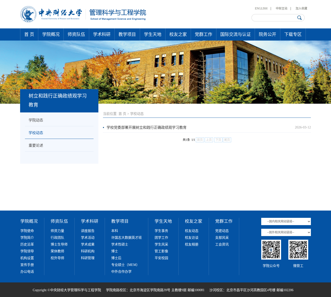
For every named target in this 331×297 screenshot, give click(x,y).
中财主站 (281, 8)
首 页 (29, 34)
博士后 (116, 258)
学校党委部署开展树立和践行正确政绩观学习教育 (147, 127)
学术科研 (101, 34)
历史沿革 (27, 244)
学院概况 (51, 34)
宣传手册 (27, 265)
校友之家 (178, 34)
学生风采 (161, 244)
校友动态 (191, 231)
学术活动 (88, 237)
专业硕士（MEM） (125, 265)
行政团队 (57, 237)
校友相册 (191, 244)
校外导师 (57, 258)
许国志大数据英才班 (126, 237)
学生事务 (161, 231)
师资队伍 (76, 34)
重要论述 (36, 145)
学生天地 (152, 34)
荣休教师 (57, 251)
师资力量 (57, 231)
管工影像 (161, 251)
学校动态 (36, 133)
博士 (114, 251)
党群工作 (203, 34)
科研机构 (88, 251)
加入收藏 (301, 8)
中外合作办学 (121, 271)
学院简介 (27, 237)
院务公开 (267, 34)
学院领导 (27, 251)
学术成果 (88, 244)
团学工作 (161, 237)
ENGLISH (261, 8)
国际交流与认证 (235, 34)
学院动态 (36, 120)
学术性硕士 (119, 244)
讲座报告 (88, 231)
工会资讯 (222, 244)
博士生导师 (59, 244)
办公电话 (27, 271)
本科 (114, 231)
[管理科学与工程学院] (83, 21)
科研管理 (88, 258)
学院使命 (27, 231)
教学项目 (127, 34)
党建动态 (222, 231)
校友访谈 (191, 237)
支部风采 (222, 237)
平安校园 (161, 258)
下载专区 (293, 34)
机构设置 (27, 258)
